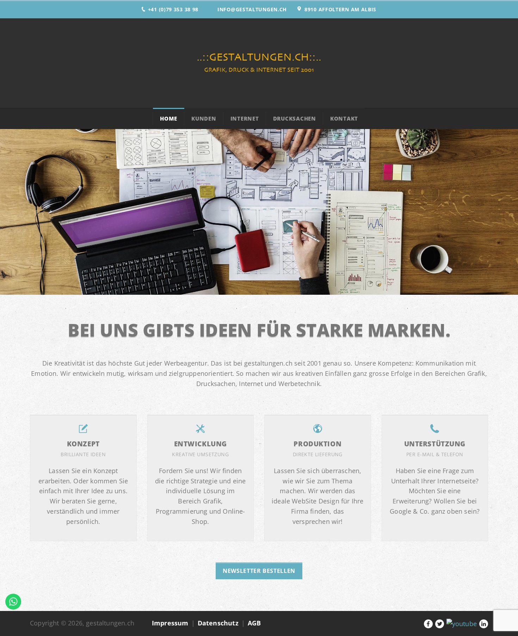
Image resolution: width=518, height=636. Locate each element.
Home (168, 118)
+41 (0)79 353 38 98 (173, 9)
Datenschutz (218, 623)
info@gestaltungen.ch (252, 9)
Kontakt (344, 118)
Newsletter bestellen (259, 571)
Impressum (170, 623)
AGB (254, 623)
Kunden (203, 118)
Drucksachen (294, 118)
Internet (244, 118)
